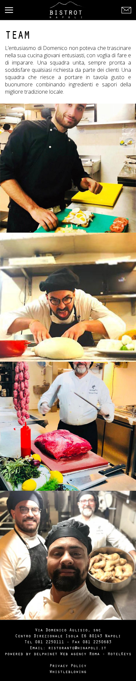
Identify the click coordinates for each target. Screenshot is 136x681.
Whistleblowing (68, 671)
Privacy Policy (68, 665)
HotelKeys (119, 654)
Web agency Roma (80, 654)
